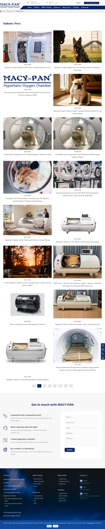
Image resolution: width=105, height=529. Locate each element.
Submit (70, 450)
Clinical (35, 486)
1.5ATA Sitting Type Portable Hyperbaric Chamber (12, 487)
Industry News (19, 11)
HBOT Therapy (47, 7)
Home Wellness (37, 483)
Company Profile (63, 493)
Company (76, 7)
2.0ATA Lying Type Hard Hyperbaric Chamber (14, 481)
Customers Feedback (38, 498)
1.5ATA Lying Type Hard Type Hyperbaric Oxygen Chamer (12, 514)
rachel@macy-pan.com (35, 3)
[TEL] (103, 353)
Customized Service (38, 495)
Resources (57, 7)
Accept (55, 526)
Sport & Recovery (38, 479)
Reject (49, 526)
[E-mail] (103, 349)
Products (36, 7)
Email (85, 480)
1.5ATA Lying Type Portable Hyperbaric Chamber (11, 494)
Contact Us (84, 7)
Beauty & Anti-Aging (39, 481)
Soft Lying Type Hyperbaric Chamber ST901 (13, 500)
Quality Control (62, 500)
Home (30, 7)
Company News (62, 479)
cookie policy (90, 523)
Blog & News (67, 7)
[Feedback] (103, 358)
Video (35, 503)
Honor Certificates (63, 495)
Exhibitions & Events (64, 481)
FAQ (35, 500)
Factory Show (62, 498)
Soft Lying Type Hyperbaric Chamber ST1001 (13, 505)
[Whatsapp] (103, 345)
